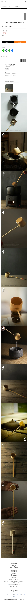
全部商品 (4, 6)
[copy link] (12, 50)
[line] (3, 50)
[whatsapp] (9, 50)
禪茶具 (11, 6)
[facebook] (6, 50)
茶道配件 (17, 6)
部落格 (16, 567)
